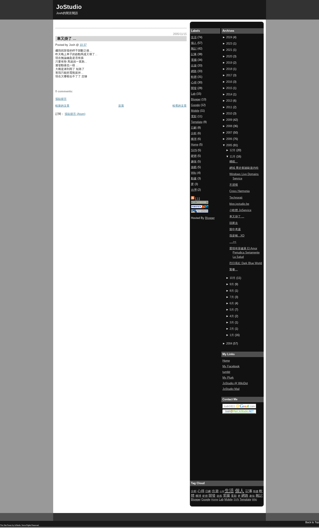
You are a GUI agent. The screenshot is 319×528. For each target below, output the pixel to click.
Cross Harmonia (239, 191)
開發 (194, 88)
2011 (229, 107)
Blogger (196, 99)
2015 (229, 88)
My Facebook (231, 366)
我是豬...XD (236, 235)
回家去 (233, 223)
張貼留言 (61, 99)
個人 (194, 43)
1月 (232, 335)
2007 (229, 132)
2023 (229, 43)
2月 (232, 328)
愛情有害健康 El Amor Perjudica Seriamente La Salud (244, 252)
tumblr (226, 372)
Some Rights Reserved (30, 525)
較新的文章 (62, 105)
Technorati (235, 197)
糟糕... (233, 161)
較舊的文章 (180, 105)
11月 (232, 156)
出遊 (194, 65)
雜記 (194, 48)
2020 (229, 56)
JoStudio (69, 6)
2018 (229, 69)
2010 (229, 113)
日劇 (194, 127)
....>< (232, 241)
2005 (229, 145)
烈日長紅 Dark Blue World (245, 263)
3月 (232, 322)
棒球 (194, 139)
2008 (229, 126)
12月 (232, 150)
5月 (232, 309)
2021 (229, 49)
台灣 (194, 189)
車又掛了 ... (236, 216)
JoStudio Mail (231, 389)
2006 (229, 139)
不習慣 (233, 184)
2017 (229, 75)
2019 (229, 62)
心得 (194, 82)
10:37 (83, 44)
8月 (232, 290)
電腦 (194, 59)
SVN (194, 150)
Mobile (195, 110)
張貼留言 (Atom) (75, 114)
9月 (232, 284)
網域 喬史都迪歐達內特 (243, 167)
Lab (193, 93)
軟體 (194, 76)
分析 (194, 133)
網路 (194, 71)
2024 (229, 37)
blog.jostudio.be (239, 203)
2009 (229, 119)
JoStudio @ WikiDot (235, 383)
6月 (232, 303)
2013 (229, 100)
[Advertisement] (134, 127)
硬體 (194, 155)
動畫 (194, 178)
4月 (232, 316)
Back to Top (312, 522)
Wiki (193, 172)
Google (195, 105)
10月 (232, 278)
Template (196, 122)
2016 (229, 81)
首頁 (121, 105)
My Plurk (228, 377)
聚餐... (233, 269)
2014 (229, 94)
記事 (194, 54)
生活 (194, 37)
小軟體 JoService (240, 210)
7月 (232, 297)
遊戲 (194, 167)
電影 (194, 116)
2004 (229, 343)
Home (226, 360)
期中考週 (235, 229)
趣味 (194, 161)
